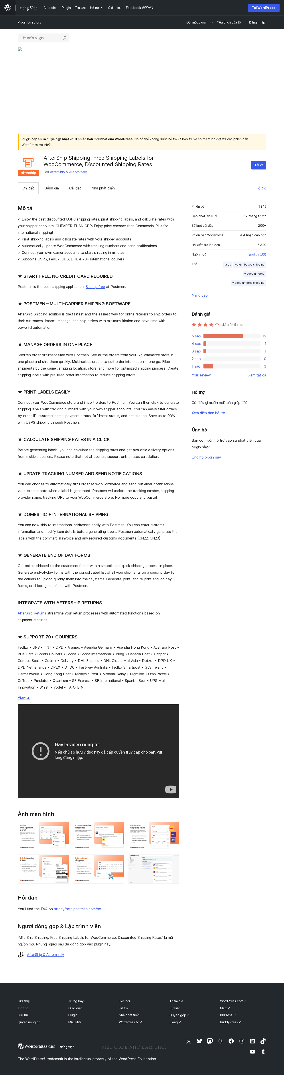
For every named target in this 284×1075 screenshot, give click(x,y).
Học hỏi (124, 1001)
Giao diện (75, 1008)
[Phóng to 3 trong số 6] (173, 828)
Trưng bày (76, 1001)
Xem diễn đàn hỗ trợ (208, 413)
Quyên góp (180, 1015)
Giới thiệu (24, 1001)
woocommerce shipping (248, 282)
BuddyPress (231, 1022)
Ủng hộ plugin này (206, 457)
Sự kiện (175, 1008)
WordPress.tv (130, 1022)
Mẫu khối (74, 1022)
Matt (225, 1008)
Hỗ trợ (261, 188)
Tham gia (176, 1001)
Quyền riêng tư (29, 1022)
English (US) (257, 254)
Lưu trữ (23, 1015)
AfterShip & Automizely (68, 172)
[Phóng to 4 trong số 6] (63, 860)
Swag (175, 1022)
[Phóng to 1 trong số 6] (63, 828)
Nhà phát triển (103, 188)
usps (228, 264)
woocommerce (254, 273)
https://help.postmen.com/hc (77, 909)
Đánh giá (51, 188)
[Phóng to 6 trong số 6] (173, 860)
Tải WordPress (263, 8)
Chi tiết (28, 188)
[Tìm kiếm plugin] (64, 37)
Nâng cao (200, 295)
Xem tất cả (257, 375)
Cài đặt (75, 188)
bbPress (228, 1015)
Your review (201, 375)
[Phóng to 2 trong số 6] (118, 828)
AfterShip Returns (32, 613)
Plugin (72, 1015)
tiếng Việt (67, 1047)
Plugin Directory (29, 22)
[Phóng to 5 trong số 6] (118, 860)
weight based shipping (249, 264)
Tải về (258, 165)
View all (24, 697)
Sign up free (95, 286)
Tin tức (23, 1008)
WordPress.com (233, 1001)
